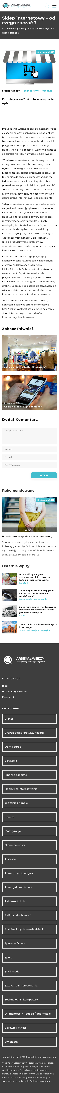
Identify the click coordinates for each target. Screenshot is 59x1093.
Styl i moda (12, 971)
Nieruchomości (15, 845)
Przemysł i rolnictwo (18, 887)
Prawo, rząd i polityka (19, 873)
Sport (8, 957)
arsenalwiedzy (11, 91)
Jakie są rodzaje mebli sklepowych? (26, 367)
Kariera (9, 817)
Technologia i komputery (21, 999)
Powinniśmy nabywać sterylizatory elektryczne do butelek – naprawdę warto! (35, 577)
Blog (5, 686)
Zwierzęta (11, 1041)
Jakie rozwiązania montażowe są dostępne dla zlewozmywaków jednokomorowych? (38, 610)
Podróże (10, 859)
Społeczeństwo (14, 943)
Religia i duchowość (18, 915)
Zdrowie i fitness (15, 1027)
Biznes (9, 718)
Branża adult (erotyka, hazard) (25, 732)
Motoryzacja (13, 831)
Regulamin (8, 697)
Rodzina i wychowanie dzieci (24, 929)
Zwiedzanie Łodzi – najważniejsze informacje (38, 626)
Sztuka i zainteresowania (21, 985)
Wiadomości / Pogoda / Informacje (28, 1013)
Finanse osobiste (16, 774)
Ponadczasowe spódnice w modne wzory (27, 536)
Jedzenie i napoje (16, 803)
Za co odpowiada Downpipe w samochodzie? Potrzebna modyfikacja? (36, 593)
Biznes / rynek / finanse (38, 90)
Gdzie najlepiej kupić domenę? (23, 406)
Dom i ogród (13, 746)
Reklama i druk (15, 901)
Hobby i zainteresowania (21, 788)
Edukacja (11, 760)
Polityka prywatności (14, 691)
